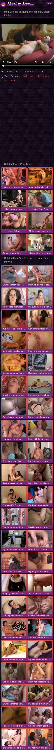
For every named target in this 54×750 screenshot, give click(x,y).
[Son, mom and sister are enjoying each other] (14, 450)
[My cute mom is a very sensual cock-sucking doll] (40, 296)
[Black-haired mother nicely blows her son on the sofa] (40, 538)
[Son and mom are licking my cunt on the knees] (40, 627)
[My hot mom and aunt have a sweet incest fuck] (40, 737)
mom (13, 80)
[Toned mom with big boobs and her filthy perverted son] (14, 649)
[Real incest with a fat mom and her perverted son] (40, 516)
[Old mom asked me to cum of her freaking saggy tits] (14, 671)
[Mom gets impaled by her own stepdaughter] (14, 340)
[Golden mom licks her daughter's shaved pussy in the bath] (40, 605)
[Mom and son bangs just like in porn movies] (40, 340)
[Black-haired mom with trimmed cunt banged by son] (14, 406)
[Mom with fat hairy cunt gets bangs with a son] (40, 428)
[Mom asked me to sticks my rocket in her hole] (40, 274)
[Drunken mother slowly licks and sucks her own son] (14, 693)
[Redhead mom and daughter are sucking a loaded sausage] (40, 494)
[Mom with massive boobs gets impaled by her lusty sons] (40, 671)
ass (7, 80)
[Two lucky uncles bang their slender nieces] (14, 516)
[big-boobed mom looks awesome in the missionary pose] (14, 296)
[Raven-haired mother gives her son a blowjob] (14, 472)
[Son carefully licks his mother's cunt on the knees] (40, 318)
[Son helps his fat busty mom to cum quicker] (40, 582)
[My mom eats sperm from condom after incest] (40, 450)
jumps (46, 76)
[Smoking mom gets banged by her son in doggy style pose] (40, 715)
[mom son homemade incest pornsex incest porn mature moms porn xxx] (49, 4)
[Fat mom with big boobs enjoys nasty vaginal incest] (40, 384)
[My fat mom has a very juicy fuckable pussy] (40, 406)
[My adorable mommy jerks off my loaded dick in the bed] (40, 693)
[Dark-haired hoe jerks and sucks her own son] (14, 627)
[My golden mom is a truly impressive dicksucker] (40, 472)
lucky (38, 76)
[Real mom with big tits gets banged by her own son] (14, 715)
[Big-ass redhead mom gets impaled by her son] (40, 649)
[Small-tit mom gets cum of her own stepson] (14, 384)
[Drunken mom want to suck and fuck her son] (14, 274)
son (31, 76)
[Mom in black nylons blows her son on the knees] (14, 560)
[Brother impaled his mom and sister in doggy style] (14, 737)
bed (25, 76)
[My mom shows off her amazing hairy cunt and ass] (14, 538)
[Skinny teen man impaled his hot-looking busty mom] (14, 362)
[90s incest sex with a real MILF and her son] (14, 318)
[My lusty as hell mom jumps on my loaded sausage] (40, 560)
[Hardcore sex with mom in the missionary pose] (14, 428)
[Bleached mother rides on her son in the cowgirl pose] (40, 362)
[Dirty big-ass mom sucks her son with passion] (14, 605)
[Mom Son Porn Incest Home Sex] (18, 4)
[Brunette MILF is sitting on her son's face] (14, 494)
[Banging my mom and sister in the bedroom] (14, 582)
